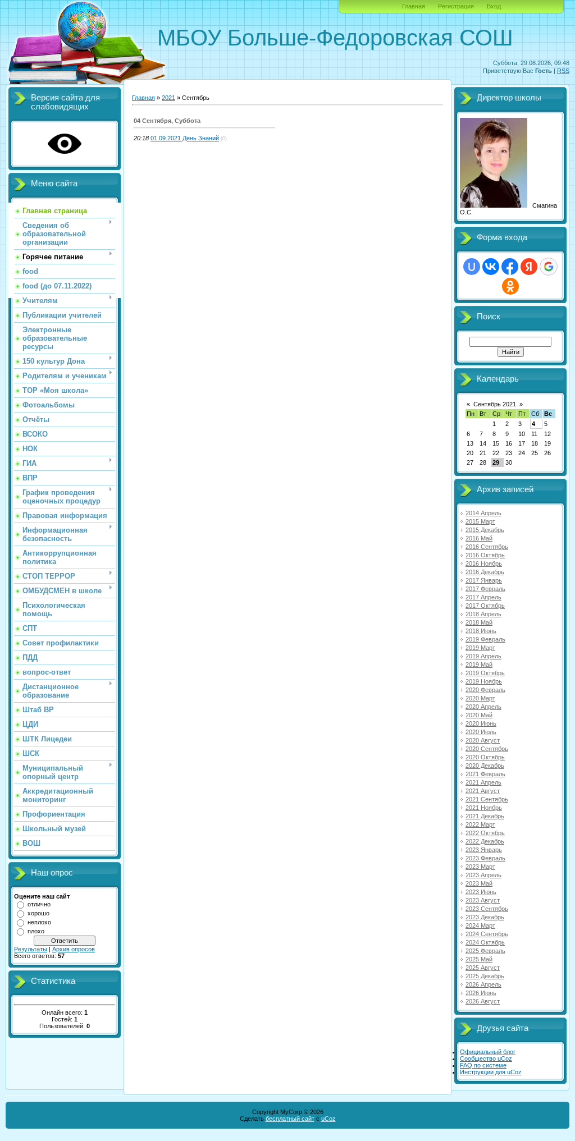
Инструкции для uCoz (491, 1072)
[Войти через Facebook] (509, 266)
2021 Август (483, 790)
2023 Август (483, 900)
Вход (494, 6)
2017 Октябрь (485, 605)
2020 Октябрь (485, 757)
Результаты (30, 949)
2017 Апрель (483, 597)
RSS (563, 70)
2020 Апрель (483, 706)
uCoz (328, 1118)
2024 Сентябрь (487, 934)
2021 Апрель (483, 782)
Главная (413, 6)
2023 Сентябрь (487, 908)
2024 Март (480, 925)
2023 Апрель (483, 875)
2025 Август (483, 967)
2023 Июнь (481, 891)
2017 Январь (484, 580)
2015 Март (480, 521)
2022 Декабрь (485, 841)
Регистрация (456, 6)
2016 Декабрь (485, 572)
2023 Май (479, 883)
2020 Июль (481, 731)
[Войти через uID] (471, 266)
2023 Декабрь (485, 917)
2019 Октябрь (485, 673)
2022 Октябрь (485, 833)
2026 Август (483, 1001)
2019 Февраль (485, 639)
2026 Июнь (481, 992)
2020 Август (483, 740)
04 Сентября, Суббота (167, 120)
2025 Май (479, 959)
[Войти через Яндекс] (529, 266)
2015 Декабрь (485, 529)
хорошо (38, 913)
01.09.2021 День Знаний (184, 138)
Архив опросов (73, 949)
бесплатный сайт (290, 1118)
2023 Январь (484, 849)
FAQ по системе (483, 1065)
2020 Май (479, 715)
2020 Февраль (485, 689)
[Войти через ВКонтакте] (490, 266)
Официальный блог (487, 1051)
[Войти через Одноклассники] (510, 286)
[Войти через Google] (549, 267)
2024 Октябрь (485, 942)
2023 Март (480, 866)
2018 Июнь (481, 630)
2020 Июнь (481, 723)
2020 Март (480, 698)
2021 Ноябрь (484, 807)
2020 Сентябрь (487, 748)
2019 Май (479, 664)
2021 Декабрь (485, 816)
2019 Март (480, 647)
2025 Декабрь (485, 976)
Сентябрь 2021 (494, 404)
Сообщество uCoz (486, 1058)
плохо (36, 931)
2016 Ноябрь (484, 563)
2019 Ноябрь (484, 681)
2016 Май (479, 538)
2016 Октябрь (485, 555)
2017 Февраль (485, 588)
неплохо (39, 922)
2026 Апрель (483, 984)
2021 (168, 97)
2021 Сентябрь (487, 799)
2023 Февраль (485, 858)
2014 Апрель (483, 513)
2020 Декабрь (485, 765)
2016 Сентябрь (487, 546)
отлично (39, 904)
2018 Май (479, 622)
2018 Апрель (483, 614)
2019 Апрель (483, 656)
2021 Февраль (485, 774)
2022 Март (480, 824)
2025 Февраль (485, 950)
